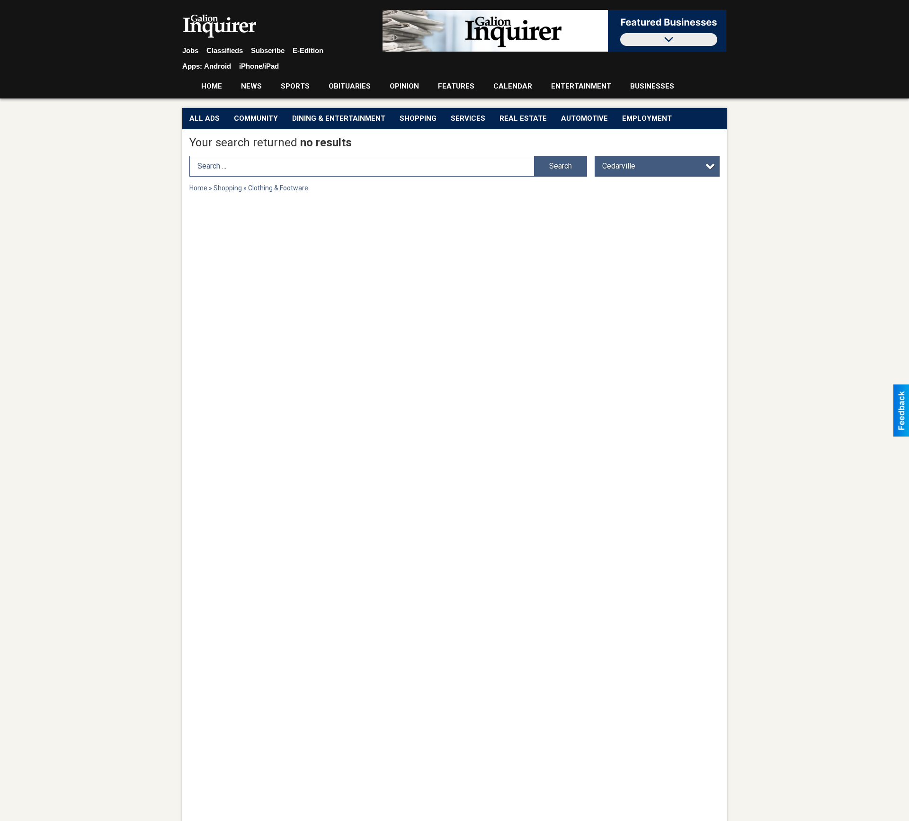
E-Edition (308, 50)
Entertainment (581, 86)
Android (217, 66)
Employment (647, 118)
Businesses (652, 86)
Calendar (512, 86)
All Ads (204, 118)
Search (560, 165)
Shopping (418, 118)
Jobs (190, 50)
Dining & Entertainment (338, 118)
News (251, 86)
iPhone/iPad (259, 66)
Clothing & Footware (278, 188)
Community (256, 118)
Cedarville (618, 165)
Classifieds (224, 50)
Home (211, 86)
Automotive (584, 118)
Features (456, 86)
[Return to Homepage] (220, 26)
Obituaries (350, 86)
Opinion (404, 86)
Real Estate (523, 118)
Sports (295, 86)
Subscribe (268, 50)
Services (468, 118)
